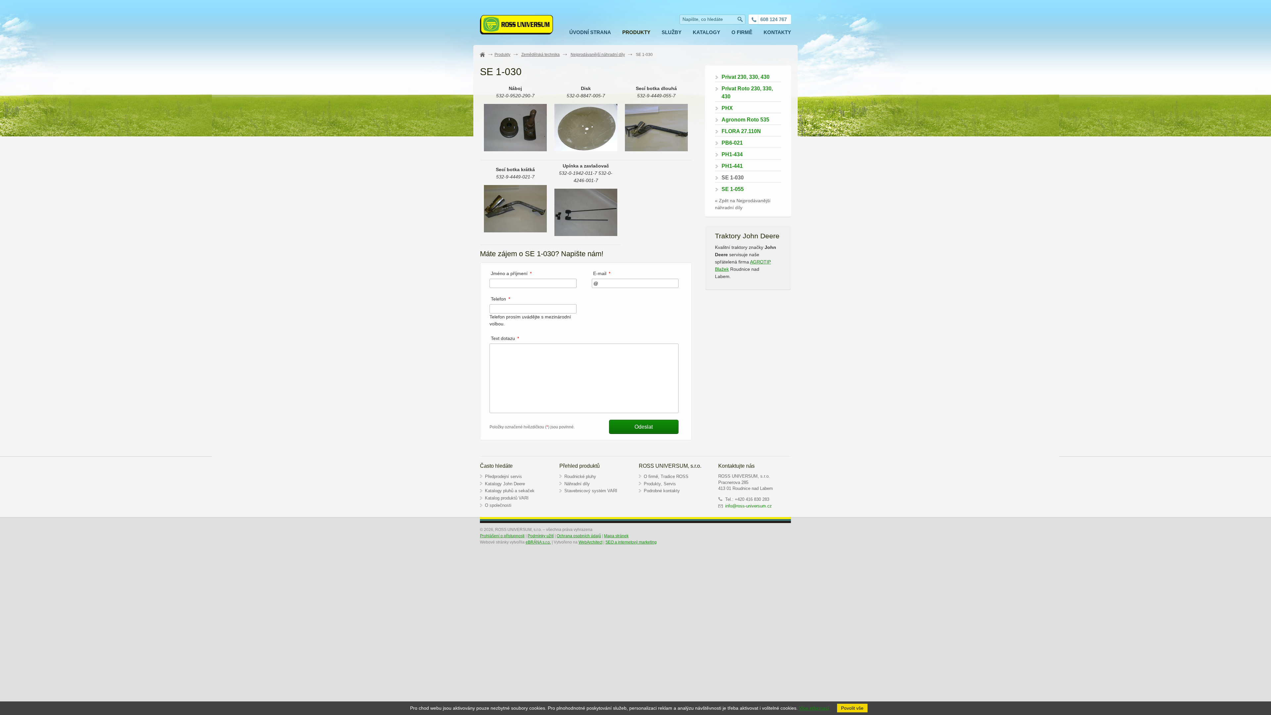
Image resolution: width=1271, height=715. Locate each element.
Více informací (814, 708)
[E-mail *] (635, 283)
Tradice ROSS (674, 476)
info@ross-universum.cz (749, 505)
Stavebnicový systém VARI (590, 490)
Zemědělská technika (540, 54)
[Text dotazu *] (584, 411)
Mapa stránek (616, 536)
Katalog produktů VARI (507, 498)
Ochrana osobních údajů (579, 536)
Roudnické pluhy (580, 476)
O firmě (651, 476)
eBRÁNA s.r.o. (538, 542)
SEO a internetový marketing (631, 542)
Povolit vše (852, 708)
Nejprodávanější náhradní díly (598, 54)
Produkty (502, 54)
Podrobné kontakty (662, 490)
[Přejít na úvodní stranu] (516, 25)
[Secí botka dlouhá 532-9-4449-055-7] (656, 149)
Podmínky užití (541, 536)
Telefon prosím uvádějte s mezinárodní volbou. (530, 316)
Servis (670, 483)
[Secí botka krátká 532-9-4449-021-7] (515, 230)
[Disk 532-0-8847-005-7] (585, 149)
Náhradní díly (577, 483)
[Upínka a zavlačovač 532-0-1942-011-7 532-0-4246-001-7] (585, 234)
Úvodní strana (486, 55)
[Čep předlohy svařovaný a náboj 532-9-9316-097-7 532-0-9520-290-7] (515, 149)
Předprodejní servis (503, 476)
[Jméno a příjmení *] (533, 283)
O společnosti (498, 505)
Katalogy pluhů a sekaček (510, 490)
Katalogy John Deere (505, 483)
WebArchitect (590, 542)
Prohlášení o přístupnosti (502, 536)
